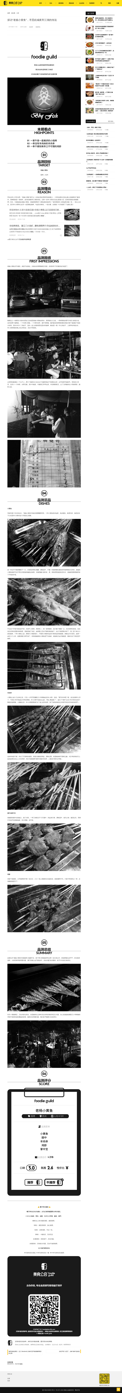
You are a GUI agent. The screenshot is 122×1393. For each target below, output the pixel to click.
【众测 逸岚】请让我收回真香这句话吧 (97, 134)
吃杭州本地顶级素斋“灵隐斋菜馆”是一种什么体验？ (104, 27)
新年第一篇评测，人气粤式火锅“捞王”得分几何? (104, 93)
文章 (8, 1378)
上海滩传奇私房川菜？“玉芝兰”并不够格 (104, 76)
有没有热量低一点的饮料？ (93, 140)
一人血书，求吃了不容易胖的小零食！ (96, 187)
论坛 (51, 3)
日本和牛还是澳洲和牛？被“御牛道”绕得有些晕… (104, 35)
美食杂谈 (71, 3)
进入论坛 (111, 121)
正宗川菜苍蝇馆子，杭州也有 (103, 43)
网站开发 (77, 1390)
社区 (8, 1381)
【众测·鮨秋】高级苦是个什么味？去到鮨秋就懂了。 (99, 160)
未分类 (13, 13)
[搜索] (101, 3)
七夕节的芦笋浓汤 (91, 168)
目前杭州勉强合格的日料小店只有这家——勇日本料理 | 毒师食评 (104, 110)
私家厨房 (91, 3)
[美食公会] (13, 3)
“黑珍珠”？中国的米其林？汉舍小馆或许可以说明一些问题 (104, 85)
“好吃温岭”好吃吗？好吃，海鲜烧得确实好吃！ (104, 101)
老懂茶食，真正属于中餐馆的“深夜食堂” (97, 181)
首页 (40, 3)
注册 (118, 3)
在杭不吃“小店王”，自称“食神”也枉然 (69, 1351)
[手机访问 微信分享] (118, 1389)
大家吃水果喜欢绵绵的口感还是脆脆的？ (97, 147)
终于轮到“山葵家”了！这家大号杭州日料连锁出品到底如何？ (104, 60)
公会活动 (81, 3)
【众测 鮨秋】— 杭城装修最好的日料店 (97, 174)
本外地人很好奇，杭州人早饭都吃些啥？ (97, 153)
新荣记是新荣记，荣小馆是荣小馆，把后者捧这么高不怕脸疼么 (104, 19)
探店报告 (61, 3)
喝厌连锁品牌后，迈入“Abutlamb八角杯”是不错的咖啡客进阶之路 (25, 1352)
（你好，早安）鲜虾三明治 (93, 127)
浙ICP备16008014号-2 (48, 1390)
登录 (109, 3)
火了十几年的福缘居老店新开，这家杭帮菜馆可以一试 (104, 51)
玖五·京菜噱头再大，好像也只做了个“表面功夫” (104, 68)
